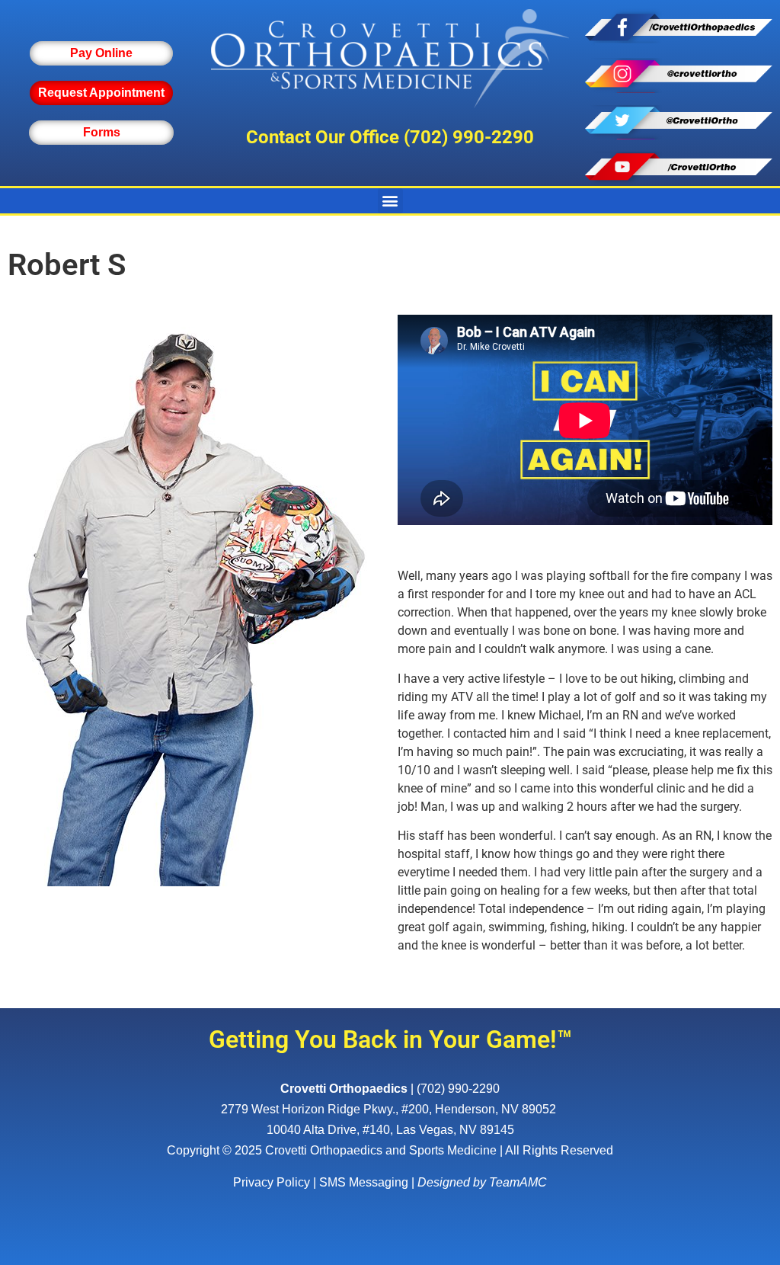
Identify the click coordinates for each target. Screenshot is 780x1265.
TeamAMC (518, 1182)
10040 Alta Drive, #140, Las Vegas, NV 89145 (390, 1129)
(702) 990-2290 (469, 137)
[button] (390, 200)
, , (388, 1109)
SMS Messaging (363, 1182)
